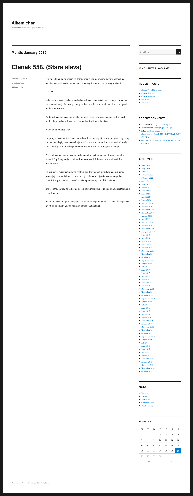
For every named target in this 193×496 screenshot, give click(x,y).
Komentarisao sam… (157, 68)
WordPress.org (147, 405)
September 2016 (148, 298)
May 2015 (145, 349)
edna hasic (145, 140)
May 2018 (145, 235)
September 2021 (148, 181)
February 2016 (147, 320)
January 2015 (146, 361)
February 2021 (147, 190)
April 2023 (145, 171)
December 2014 (147, 365)
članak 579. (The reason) (151, 90)
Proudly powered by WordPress (36, 482)
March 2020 (146, 200)
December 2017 (147, 250)
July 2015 (145, 342)
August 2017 (146, 263)
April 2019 (145, 219)
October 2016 (147, 295)
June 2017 (145, 269)
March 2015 (146, 355)
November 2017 (148, 254)
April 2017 (145, 276)
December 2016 (147, 288)
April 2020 (145, 197)
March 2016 (146, 317)
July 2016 (145, 304)
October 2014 (147, 371)
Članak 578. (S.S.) (148, 93)
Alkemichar (23, 23)
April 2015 (145, 352)
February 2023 (147, 174)
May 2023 (145, 168)
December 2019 (147, 209)
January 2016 (146, 323)
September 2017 (148, 260)
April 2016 (145, 314)
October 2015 (147, 333)
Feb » (173, 461)
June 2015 (145, 346)
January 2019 (146, 225)
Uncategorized (18, 82)
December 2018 (147, 228)
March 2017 (146, 279)
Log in (144, 396)
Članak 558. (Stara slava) (46, 66)
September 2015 (148, 336)
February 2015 (147, 358)
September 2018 (148, 231)
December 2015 (147, 327)
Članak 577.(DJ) (148, 96)
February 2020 (147, 203)
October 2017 (147, 257)
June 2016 (145, 308)
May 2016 (145, 311)
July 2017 (145, 266)
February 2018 (147, 244)
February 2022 (147, 178)
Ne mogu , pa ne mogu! (160, 124)
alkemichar (145, 127)
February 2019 (147, 222)
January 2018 (146, 247)
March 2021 (146, 187)
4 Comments (17, 87)
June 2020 (145, 193)
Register (144, 393)
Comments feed (147, 402)
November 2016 (148, 292)
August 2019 (146, 216)
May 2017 (145, 273)
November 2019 (148, 212)
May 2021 (145, 184)
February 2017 (147, 282)
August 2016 (146, 301)
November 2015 (148, 330)
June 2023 (145, 165)
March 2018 (146, 241)
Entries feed (146, 399)
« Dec (147, 461)
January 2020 (146, 206)
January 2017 (146, 285)
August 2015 (146, 339)
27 (178, 450)
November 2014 (148, 368)
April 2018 (145, 238)
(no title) (145, 99)
